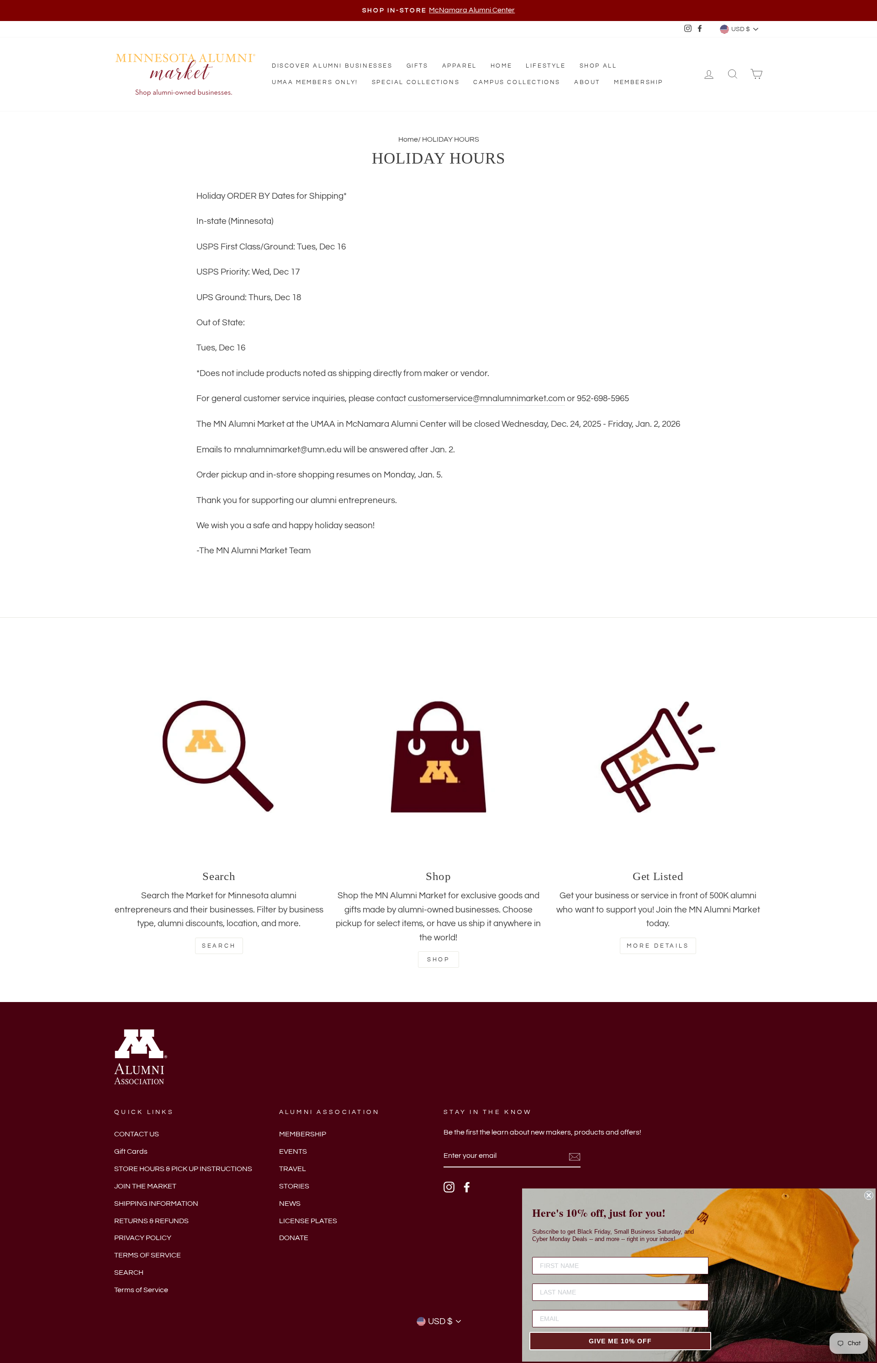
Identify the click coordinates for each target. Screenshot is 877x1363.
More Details (658, 946)
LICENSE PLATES (308, 1221)
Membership (638, 82)
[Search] (219, 757)
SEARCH (128, 1272)
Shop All (598, 66)
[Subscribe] (575, 1156)
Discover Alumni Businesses (332, 66)
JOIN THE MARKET (145, 1186)
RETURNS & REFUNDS (151, 1221)
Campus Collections (516, 82)
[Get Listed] (658, 757)
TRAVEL (292, 1168)
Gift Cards (131, 1151)
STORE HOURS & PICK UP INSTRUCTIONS (183, 1168)
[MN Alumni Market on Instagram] (449, 1187)
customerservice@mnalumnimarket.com (486, 398)
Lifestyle (545, 66)
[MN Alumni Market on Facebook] (466, 1187)
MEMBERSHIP (302, 1134)
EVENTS (293, 1151)
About (587, 82)
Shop (438, 959)
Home (501, 66)
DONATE (293, 1237)
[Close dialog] (868, 1195)
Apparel (459, 66)
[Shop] (439, 757)
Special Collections (416, 82)
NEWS (290, 1203)
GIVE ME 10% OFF (620, 1341)
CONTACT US (136, 1134)
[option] (438, 10)
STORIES (294, 1186)
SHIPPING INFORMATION (156, 1203)
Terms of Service (141, 1290)
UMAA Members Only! (315, 82)
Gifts (417, 66)
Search (219, 946)
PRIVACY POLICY (142, 1237)
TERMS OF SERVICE (147, 1255)
